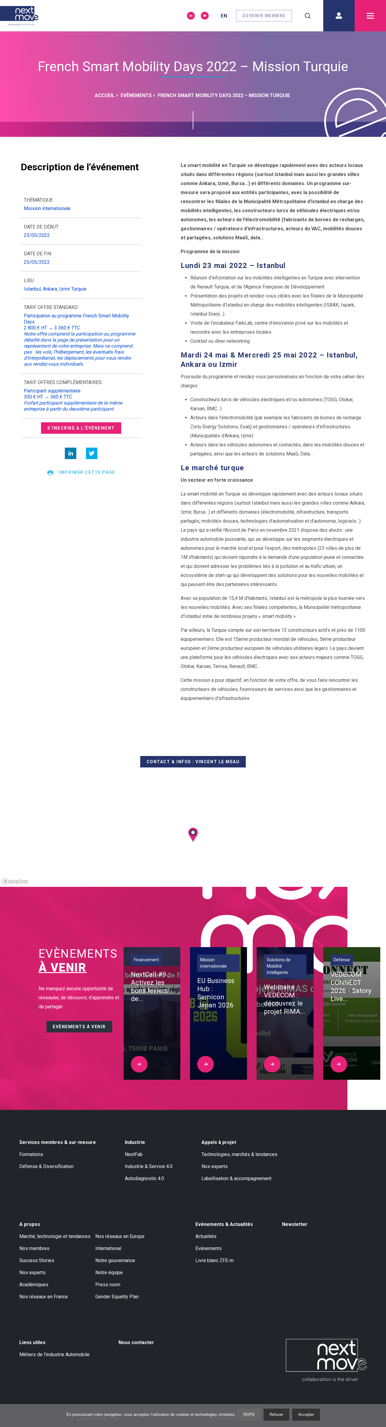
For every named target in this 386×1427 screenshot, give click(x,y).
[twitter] (91, 453)
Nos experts (214, 1166)
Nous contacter (136, 1342)
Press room (107, 1284)
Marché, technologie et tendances (54, 1236)
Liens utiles (32, 1342)
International (108, 1248)
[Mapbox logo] (15, 881)
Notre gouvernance (115, 1260)
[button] (200, 848)
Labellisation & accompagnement (236, 1178)
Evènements (208, 1248)
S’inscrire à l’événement (81, 428)
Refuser (276, 1414)
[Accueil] (19, 15)
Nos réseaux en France (43, 1296)
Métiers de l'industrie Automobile (54, 1354)
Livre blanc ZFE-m (214, 1260)
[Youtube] (205, 16)
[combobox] (307, 15)
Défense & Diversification (46, 1166)
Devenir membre (264, 15)
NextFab (134, 1154)
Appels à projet (218, 1142)
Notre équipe (109, 1272)
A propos (29, 1224)
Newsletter (295, 1224)
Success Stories (36, 1260)
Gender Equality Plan (117, 1296)
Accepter (306, 1414)
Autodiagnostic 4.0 (144, 1178)
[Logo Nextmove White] (326, 1360)
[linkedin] (70, 453)
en (224, 16)
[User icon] (339, 15)
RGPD (249, 1414)
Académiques (33, 1284)
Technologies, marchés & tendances (239, 1154)
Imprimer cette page (87, 472)
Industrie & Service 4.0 (148, 1166)
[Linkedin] (191, 16)
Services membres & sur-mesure (57, 1142)
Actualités (206, 1236)
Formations (31, 1154)
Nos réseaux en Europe (119, 1236)
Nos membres (34, 1248)
